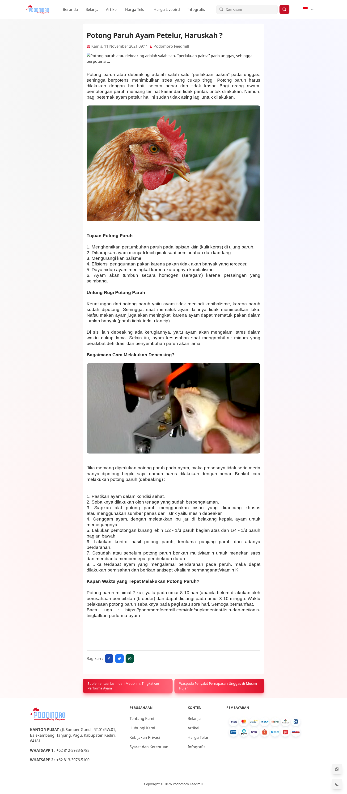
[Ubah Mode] (337, 784)
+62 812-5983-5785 (72, 750)
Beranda (70, 9)
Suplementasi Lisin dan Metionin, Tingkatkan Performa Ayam (123, 685)
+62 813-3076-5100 (72, 759)
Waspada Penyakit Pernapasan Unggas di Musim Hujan (218, 685)
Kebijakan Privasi (145, 737)
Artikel (112, 9)
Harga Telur (135, 9)
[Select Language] (308, 9)
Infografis (196, 9)
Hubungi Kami (142, 728)
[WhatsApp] (337, 769)
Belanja (91, 9)
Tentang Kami (142, 718)
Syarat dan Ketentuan (149, 746)
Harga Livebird (167, 9)
